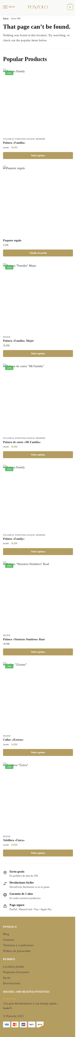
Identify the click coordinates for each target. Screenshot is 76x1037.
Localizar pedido (13, 966)
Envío (7, 977)
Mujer (7, 337)
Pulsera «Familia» (14, 142)
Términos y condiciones (18, 945)
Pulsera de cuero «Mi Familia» (22, 442)
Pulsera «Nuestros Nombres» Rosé (24, 639)
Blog (6, 934)
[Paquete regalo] (38, 201)
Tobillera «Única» (14, 840)
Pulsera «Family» (14, 538)
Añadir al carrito (38, 253)
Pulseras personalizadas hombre (24, 139)
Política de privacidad (16, 951)
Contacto (8, 939)
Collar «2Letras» (13, 739)
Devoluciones (11, 983)
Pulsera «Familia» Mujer (18, 340)
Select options (38, 155)
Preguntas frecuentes (16, 972)
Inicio (6, 18)
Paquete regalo (12, 240)
